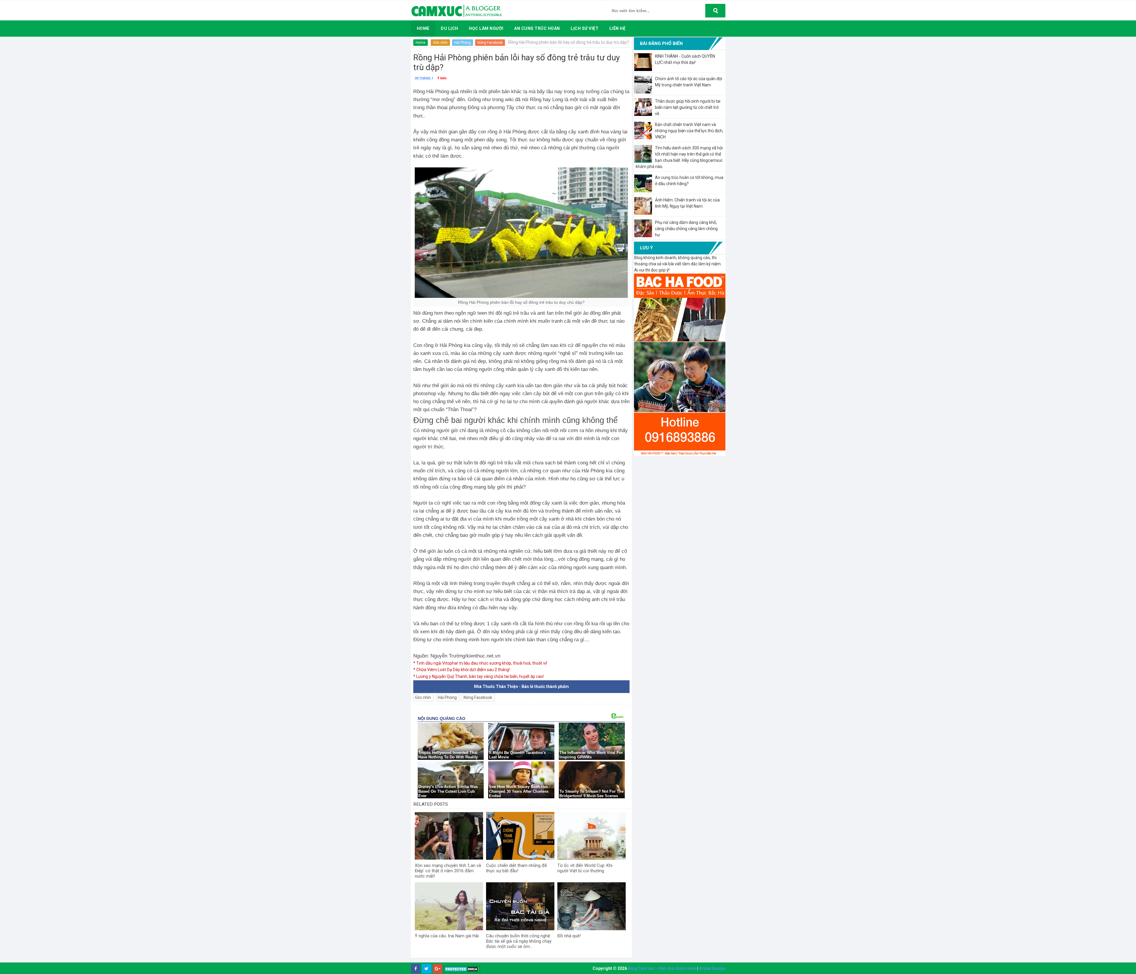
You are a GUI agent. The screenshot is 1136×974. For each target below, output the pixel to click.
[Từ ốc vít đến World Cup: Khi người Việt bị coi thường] (591, 836)
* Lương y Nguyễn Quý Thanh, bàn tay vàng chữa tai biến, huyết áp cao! (478, 676)
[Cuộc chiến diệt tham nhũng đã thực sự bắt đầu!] (520, 836)
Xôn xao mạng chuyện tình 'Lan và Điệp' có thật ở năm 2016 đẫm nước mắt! (448, 871)
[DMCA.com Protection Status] (462, 969)
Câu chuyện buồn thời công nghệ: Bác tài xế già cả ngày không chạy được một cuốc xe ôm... (518, 941)
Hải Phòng (462, 43)
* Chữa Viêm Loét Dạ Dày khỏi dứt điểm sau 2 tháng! (461, 669)
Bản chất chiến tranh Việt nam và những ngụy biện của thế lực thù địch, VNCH (689, 130)
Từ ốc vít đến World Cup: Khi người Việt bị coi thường (584, 868)
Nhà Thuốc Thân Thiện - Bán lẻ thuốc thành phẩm (521, 686)
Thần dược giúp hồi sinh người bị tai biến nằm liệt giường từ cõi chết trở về (687, 107)
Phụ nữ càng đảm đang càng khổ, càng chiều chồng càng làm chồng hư (686, 228)
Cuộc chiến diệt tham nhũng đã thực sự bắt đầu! (516, 868)
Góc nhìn (440, 43)
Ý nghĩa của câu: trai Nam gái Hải (447, 936)
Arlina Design (712, 968)
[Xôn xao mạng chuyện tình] (449, 836)
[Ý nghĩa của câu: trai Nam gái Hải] (449, 906)
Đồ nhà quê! (569, 936)
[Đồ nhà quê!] (591, 906)
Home (420, 43)
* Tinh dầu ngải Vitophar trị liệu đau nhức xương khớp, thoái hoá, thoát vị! (480, 663)
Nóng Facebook (490, 43)
